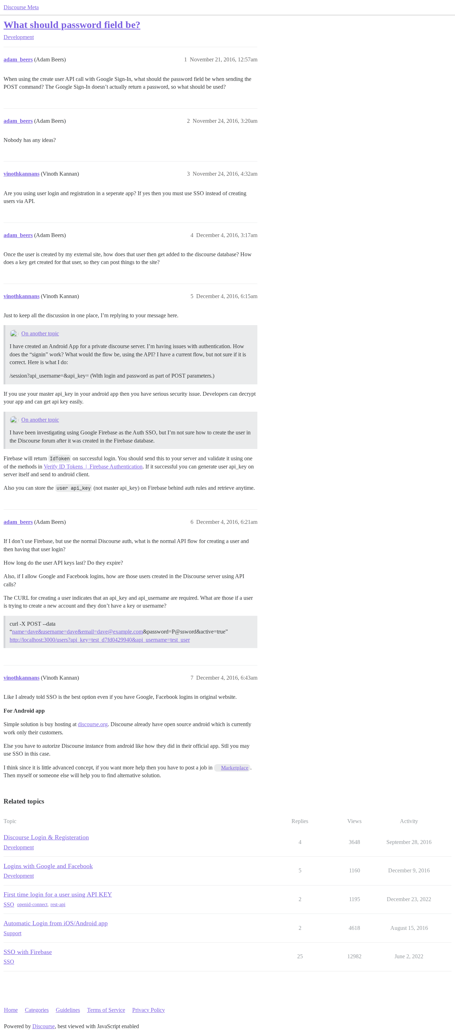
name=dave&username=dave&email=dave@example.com (77, 632)
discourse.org (93, 724)
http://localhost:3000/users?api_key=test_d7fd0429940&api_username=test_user (100, 640)
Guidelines (68, 1010)
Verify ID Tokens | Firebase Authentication (93, 467)
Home (11, 1010)
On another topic (40, 333)
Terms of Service (106, 1010)
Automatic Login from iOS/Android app (56, 923)
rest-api (57, 904)
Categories (37, 1010)
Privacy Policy (148, 1010)
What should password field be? (72, 24)
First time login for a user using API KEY (58, 894)
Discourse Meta (21, 7)
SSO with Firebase (28, 951)
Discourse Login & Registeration (46, 837)
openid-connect (32, 904)
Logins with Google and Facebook (48, 866)
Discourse (43, 1026)
